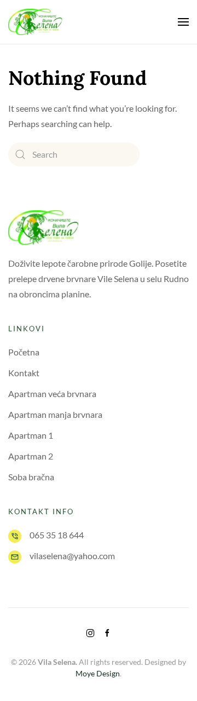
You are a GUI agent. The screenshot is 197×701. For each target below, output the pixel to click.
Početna (23, 352)
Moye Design (98, 673)
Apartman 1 (30, 435)
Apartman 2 (30, 456)
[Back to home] (35, 22)
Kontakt (23, 372)
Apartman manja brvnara (55, 414)
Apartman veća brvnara (52, 393)
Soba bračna (31, 477)
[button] (183, 22)
